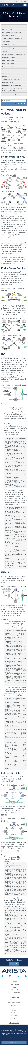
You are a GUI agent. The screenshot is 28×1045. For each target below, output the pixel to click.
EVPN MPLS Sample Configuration (12, 257)
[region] (14, 1035)
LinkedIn (18, 976)
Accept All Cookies (14, 1042)
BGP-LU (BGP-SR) (20, 144)
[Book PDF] (18, 104)
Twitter (10, 976)
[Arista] (8, 5)
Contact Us (14, 964)
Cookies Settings (14, 1037)
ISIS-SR (7, 144)
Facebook (2, 976)
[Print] (15, 104)
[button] (12, 1)
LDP (2, 144)
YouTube (26, 976)
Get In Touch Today (14, 960)
